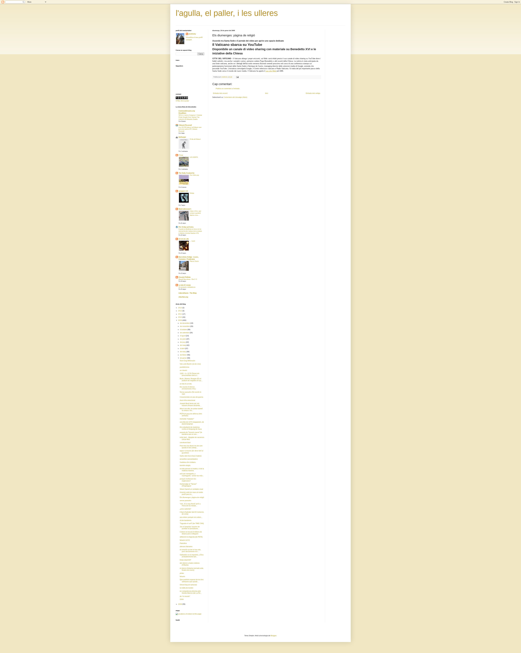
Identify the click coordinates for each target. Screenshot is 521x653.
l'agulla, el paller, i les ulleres (227, 13)
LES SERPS (194, 157)
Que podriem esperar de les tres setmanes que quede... (192, 580)
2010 (180, 317)
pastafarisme (184, 367)
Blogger (273, 636)
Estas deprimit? (185, 560)
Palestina (183, 543)
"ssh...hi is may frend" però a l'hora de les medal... (190, 505)
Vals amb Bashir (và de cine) (190, 364)
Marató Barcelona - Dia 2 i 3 (188, 279)
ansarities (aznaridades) (189, 459)
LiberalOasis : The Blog (187, 293)
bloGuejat (182, 137)
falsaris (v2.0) (185, 540)
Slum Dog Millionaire (187, 361)
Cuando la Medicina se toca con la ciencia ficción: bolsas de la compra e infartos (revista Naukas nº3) (190, 231)
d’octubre (183, 330)
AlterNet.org (183, 297)
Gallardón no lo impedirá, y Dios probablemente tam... (192, 556)
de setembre (185, 333)
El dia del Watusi (195, 139)
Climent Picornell (185, 125)
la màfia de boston (186, 588)
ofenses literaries (186, 546)
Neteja (192, 193)
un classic (183, 370)
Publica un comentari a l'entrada (227, 89)
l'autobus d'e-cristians (188, 462)
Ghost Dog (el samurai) (188, 585)
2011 (180, 314)
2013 (180, 308)
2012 (180, 311)
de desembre (185, 323)
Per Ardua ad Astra (186, 227)
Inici (266, 93)
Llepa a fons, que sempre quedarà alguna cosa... (195, 213)
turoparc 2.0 (183, 191)
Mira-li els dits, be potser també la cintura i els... (191, 409)
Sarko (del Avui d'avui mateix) (190, 456)
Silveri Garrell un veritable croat (191, 489)
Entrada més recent (220, 93)
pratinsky (192, 34)
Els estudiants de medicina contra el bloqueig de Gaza (191, 428)
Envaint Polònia (184, 277)
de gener (183, 358)
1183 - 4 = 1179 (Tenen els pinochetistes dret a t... (189, 374)
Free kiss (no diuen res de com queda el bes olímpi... (191, 447)
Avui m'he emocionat (187, 400)
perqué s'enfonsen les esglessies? (188, 480)
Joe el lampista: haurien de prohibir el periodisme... (190, 528)
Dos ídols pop (194, 175)
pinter (182, 573)
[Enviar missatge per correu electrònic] (237, 77)
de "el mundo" (185, 596)
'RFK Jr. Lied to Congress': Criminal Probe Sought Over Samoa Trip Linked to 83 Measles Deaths (190, 117)
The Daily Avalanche (186, 173)
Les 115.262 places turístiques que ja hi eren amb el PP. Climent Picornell (190, 129)
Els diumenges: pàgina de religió (192, 497)
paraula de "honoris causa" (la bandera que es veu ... (191, 433)
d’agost (183, 336)
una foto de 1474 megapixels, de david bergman (192, 423)
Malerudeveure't (185, 209)
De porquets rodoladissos (187, 287)
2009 (180, 320)
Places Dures (194, 261)
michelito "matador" (187, 419)
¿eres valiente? (185, 509)
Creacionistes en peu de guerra (191, 397)
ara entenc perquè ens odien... (191, 517)
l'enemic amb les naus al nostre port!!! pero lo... (191, 493)
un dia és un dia (186, 384)
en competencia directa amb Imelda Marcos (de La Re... (191, 592)
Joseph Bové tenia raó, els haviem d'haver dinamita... (190, 404)
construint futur (185, 442)
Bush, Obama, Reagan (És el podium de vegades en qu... (191, 379)
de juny (183, 342)
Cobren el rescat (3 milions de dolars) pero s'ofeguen (191, 533)
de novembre (185, 326)
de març (183, 352)
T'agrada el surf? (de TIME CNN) (192, 523)
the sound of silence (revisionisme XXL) (188, 388)
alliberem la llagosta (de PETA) (191, 537)
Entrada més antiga (313, 93)
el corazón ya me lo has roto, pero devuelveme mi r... (190, 551)
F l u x (181, 155)
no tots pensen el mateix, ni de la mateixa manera (192, 470)
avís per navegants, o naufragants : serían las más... (192, 475)
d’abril (182, 348)
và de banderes (185, 520)
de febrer (183, 355)
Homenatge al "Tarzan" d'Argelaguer (188, 485)
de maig (183, 345)
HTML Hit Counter (182, 101)
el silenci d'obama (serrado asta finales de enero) (191, 569)
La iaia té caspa (185, 285)
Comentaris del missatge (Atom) (235, 97)
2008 (180, 604)
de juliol (183, 339)
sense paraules (185, 501)
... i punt (192, 241)
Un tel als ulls (184, 239)
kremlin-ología (185, 465)
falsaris (182, 576)
